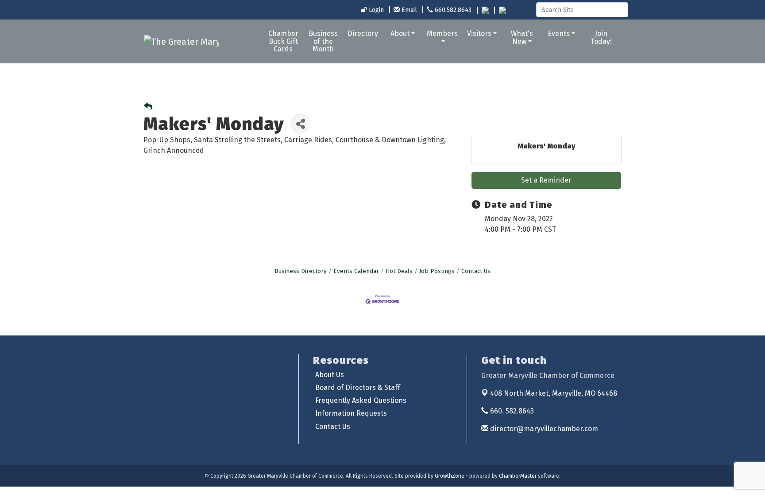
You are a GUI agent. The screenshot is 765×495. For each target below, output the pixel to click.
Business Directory (300, 271)
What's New (522, 37)
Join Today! (601, 37)
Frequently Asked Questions (360, 400)
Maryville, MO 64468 (553, 393)
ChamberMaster (518, 476)
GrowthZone (449, 476)
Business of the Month (323, 41)
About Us (329, 374)
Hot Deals (399, 271)
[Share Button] (300, 124)
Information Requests (351, 413)
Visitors (479, 33)
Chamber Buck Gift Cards (283, 41)
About (400, 33)
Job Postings (437, 271)
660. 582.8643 (511, 411)
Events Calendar (356, 271)
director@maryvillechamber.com (543, 429)
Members (442, 33)
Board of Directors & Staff (357, 387)
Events (559, 33)
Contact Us (476, 271)
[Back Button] (148, 107)
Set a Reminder (546, 180)
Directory (363, 33)
